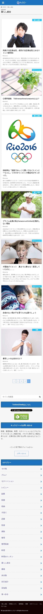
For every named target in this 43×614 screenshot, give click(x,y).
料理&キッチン (7, 556)
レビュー (4, 487)
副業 (3, 494)
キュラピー (13, 610)
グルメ (4, 475)
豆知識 (4, 588)
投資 (3, 525)
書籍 (3, 569)
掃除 (3, 531)
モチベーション (7, 481)
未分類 (4, 575)
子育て (4, 512)
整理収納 (4, 544)
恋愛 (3, 519)
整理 (3, 538)
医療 (3, 500)
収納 (3, 506)
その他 (4, 469)
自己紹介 (4, 582)
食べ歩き (4, 594)
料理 (3, 550)
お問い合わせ (21, 453)
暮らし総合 (5, 563)
